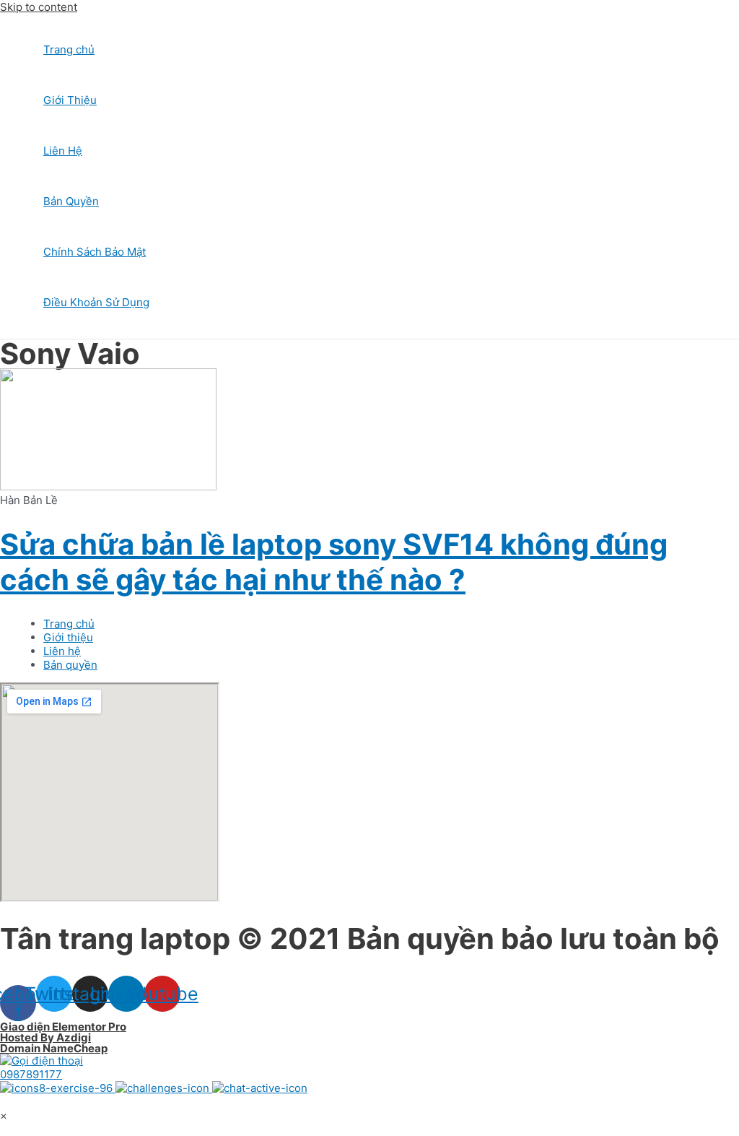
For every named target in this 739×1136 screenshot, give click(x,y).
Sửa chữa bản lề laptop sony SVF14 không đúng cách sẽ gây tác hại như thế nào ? (334, 561)
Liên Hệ (62, 150)
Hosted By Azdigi (45, 1037)
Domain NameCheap (54, 1048)
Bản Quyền (71, 201)
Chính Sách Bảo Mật (94, 252)
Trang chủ (69, 49)
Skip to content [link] (38, 7)
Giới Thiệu (70, 100)
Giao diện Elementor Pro (63, 1026)
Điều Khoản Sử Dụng (96, 302)
